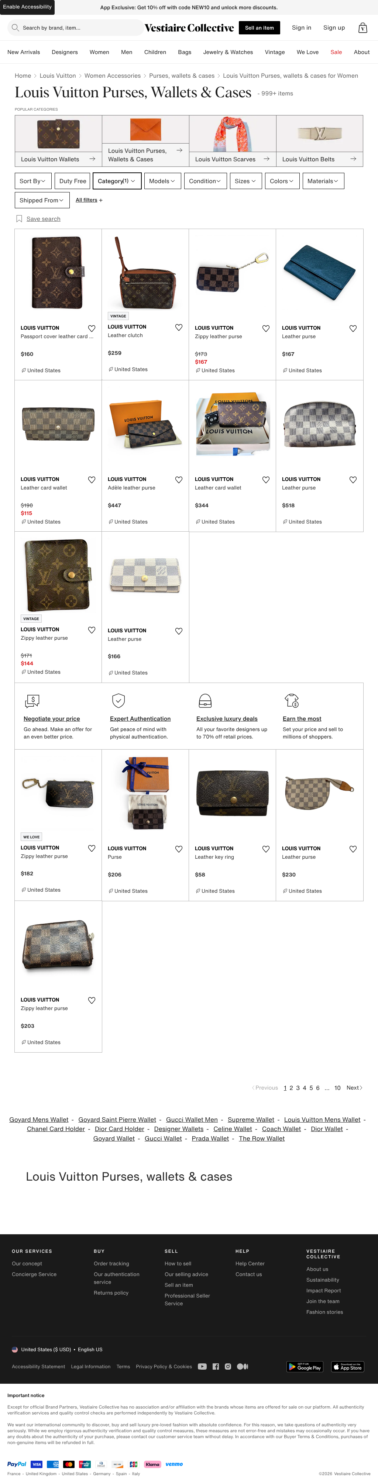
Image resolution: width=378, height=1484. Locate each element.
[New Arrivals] (46, 52)
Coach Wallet (281, 1129)
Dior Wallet (327, 1129)
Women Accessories (113, 75)
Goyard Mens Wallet (38, 1119)
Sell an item (259, 27)
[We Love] (325, 52)
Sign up (334, 27)
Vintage (275, 52)
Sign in (302, 27)
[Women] (115, 52)
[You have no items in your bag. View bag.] (363, 28)
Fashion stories (324, 1312)
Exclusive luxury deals (227, 718)
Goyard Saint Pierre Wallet (117, 1119)
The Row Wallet (262, 1138)
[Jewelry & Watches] (259, 52)
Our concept (27, 1264)
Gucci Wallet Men (192, 1119)
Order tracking (111, 1264)
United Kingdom (41, 1474)
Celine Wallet (232, 1129)
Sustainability (322, 1280)
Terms (123, 1366)
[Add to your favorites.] (91, 328)
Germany (102, 1474)
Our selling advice (186, 1274)
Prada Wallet (210, 1138)
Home (23, 75)
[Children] (172, 52)
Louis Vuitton (57, 75)
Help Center (250, 1264)
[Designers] (84, 52)
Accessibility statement (38, 1366)
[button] (363, 28)
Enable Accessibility (27, 7)
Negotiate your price (52, 718)
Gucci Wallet (163, 1138)
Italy (136, 1474)
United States (75, 1474)
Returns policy (111, 1293)
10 (337, 1087)
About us (317, 1269)
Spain (121, 1474)
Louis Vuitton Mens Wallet (322, 1119)
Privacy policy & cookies (164, 1366)
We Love (308, 52)
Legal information (90, 1366)
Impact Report (323, 1291)
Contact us (249, 1274)
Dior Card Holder (119, 1129)
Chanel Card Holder (56, 1129)
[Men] (138, 52)
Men (127, 52)
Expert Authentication (140, 718)
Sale (336, 52)
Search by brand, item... (51, 27)
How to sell (178, 1264)
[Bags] (197, 52)
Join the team (323, 1301)
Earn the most (302, 718)
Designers (65, 52)
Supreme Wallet (251, 1119)
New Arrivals (23, 52)
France (14, 1474)
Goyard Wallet (114, 1138)
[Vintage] (291, 52)
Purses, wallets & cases (181, 75)
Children (155, 52)
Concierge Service (34, 1274)
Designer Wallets (179, 1129)
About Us (366, 52)
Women (99, 52)
